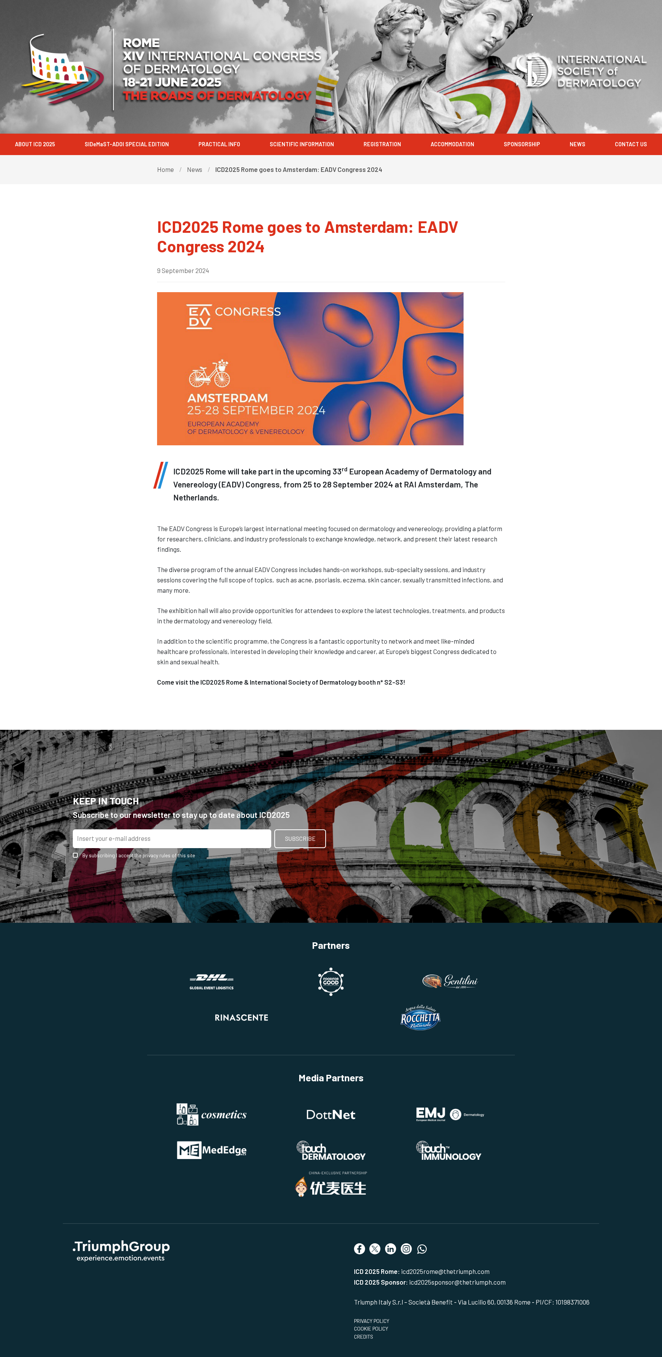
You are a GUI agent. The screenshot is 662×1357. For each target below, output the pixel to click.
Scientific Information (302, 144)
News (577, 144)
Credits (363, 1336)
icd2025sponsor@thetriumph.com (457, 1282)
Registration (382, 144)
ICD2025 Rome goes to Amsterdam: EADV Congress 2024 (298, 169)
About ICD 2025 (35, 144)
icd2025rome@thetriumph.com (445, 1271)
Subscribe (300, 838)
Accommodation (452, 144)
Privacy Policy (371, 1321)
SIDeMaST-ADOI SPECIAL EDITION (127, 144)
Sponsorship (522, 144)
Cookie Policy (371, 1328)
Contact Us (631, 144)
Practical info (219, 144)
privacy (150, 855)
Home (165, 169)
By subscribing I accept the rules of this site (138, 855)
